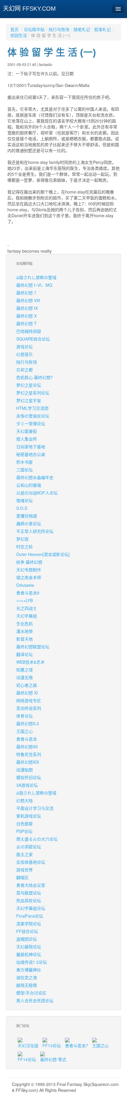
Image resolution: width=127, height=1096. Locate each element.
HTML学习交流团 (32, 408)
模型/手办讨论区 (31, 993)
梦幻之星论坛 (28, 385)
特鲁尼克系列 (28, 754)
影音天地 (24, 639)
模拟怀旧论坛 (28, 777)
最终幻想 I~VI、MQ (34, 285)
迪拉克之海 (26, 977)
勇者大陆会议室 (30, 885)
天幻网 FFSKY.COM (29, 8)
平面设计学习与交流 (34, 808)
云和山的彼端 (28, 485)
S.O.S (21, 508)
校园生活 (18, 35)
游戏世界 (24, 870)
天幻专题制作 (28, 570)
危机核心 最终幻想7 (34, 377)
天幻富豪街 (26, 431)
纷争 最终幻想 (29, 562)
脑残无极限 (26, 985)
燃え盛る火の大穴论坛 (37, 839)
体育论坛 (24, 716)
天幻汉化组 (28, 1045)
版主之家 (24, 854)
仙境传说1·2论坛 (31, 962)
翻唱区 (22, 877)
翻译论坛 (24, 654)
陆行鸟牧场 (59, 29)
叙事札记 (102, 29)
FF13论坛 (52, 1045)
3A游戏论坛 (27, 785)
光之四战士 (26, 608)
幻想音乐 (24, 354)
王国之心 (24, 731)
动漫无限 (24, 677)
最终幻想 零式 (53, 1059)
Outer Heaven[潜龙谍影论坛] (43, 554)
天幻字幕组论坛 (30, 908)
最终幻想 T (26, 323)
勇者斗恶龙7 (76, 1045)
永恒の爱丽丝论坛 (32, 416)
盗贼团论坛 (26, 939)
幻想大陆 (24, 800)
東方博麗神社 (28, 970)
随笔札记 (82, 29)
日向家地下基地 (30, 446)
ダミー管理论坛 (30, 423)
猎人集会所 (26, 439)
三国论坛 (24, 470)
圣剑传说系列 (28, 708)
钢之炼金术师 (28, 577)
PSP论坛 (24, 831)
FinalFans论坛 (29, 916)
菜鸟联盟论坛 (28, 893)
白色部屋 (24, 823)
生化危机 (24, 623)
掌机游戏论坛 (28, 816)
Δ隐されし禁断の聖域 (36, 277)
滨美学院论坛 (28, 923)
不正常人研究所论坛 (34, 531)
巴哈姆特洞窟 (28, 331)
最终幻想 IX (27, 308)
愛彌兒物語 (26, 516)
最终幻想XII (27, 747)
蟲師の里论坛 (28, 523)
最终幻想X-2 (27, 723)
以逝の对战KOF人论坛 (37, 493)
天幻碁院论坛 (28, 947)
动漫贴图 (24, 770)
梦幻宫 (22, 539)
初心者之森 (26, 685)
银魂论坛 (24, 500)
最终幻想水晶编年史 (34, 477)
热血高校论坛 (28, 900)
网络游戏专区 (28, 700)
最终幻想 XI (27, 693)
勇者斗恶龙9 (27, 593)
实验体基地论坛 (30, 862)
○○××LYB (24, 600)
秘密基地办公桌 (30, 454)
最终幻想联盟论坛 (32, 646)
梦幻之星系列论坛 (32, 393)
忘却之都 (24, 370)
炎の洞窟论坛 (28, 847)
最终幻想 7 (26, 293)
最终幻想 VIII (28, 300)
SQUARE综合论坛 (33, 339)
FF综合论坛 (27, 931)
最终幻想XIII (27, 762)
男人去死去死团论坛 (34, 1000)
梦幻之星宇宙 (28, 400)
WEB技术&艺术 (30, 662)
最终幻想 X (26, 316)
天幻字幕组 (26, 616)
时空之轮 (24, 546)
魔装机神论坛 (28, 954)
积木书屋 (24, 462)
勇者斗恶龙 (26, 739)
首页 (14, 29)
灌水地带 (24, 631)
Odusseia (25, 585)
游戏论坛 (24, 346)
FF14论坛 (27, 1059)
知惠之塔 (24, 670)
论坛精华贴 (34, 29)
